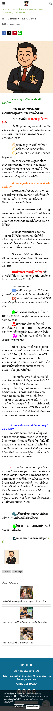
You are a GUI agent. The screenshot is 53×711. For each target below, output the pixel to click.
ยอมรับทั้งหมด (32, 706)
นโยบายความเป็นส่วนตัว (30, 699)
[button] (49, 3)
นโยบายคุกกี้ (8, 702)
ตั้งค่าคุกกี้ (19, 706)
